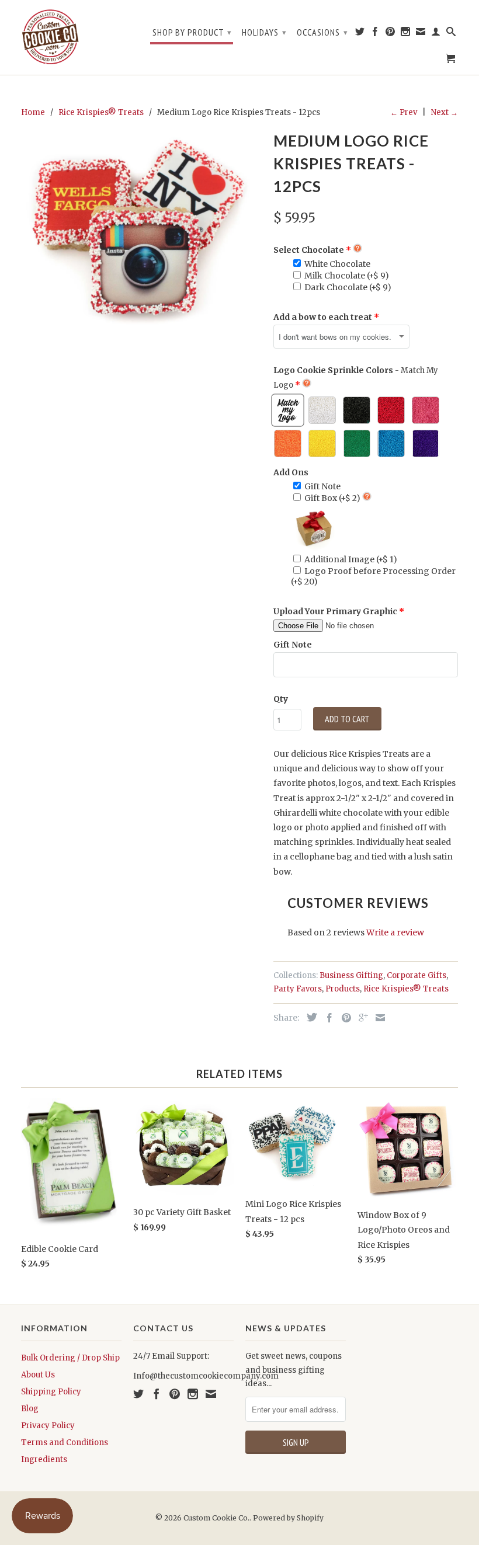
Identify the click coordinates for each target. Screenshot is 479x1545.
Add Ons (290, 472)
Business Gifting (351, 975)
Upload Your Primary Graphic (335, 611)
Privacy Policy (48, 1426)
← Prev (403, 112)
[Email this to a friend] (377, 1017)
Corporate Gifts (416, 975)
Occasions (322, 32)
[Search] (451, 34)
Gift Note (292, 644)
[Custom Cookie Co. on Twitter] (360, 34)
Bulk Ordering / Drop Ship (70, 1358)
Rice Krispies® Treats (406, 989)
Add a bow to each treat (322, 317)
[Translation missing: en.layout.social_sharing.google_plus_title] (360, 1017)
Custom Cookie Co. (216, 1517)
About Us (38, 1375)
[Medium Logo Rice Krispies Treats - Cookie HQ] (141, 231)
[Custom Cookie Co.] (50, 37)
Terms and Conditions (64, 1442)
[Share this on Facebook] (326, 1017)
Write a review (395, 932)
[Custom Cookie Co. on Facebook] (375, 34)
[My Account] (436, 34)
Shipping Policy (51, 1392)
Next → (444, 112)
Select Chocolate (308, 250)
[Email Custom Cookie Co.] (421, 34)
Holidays (264, 32)
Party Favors (297, 989)
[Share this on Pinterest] (343, 1017)
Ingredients (44, 1459)
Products (342, 989)
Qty (280, 699)
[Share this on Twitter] (309, 1017)
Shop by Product (192, 32)
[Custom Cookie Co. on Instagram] (406, 34)
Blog (30, 1409)
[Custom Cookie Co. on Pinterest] (390, 34)
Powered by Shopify (288, 1517)
